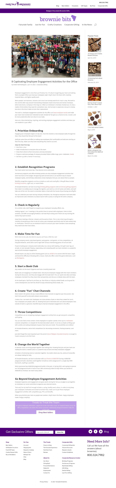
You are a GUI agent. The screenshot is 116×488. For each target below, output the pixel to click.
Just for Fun (40, 25)
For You (26, 442)
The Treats (46, 442)
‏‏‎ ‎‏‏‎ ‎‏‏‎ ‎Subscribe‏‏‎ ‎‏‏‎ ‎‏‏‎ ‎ (60, 432)
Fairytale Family (25, 25)
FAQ (25, 457)
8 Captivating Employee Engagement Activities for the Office (44, 81)
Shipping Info (27, 447)
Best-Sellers (65, 6)
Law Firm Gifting (67, 473)
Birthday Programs (67, 461)
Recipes (45, 452)
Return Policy (27, 452)
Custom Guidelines (67, 452)
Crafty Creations (55, 25)
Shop (7, 442)
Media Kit (46, 468)
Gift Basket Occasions (12, 447)
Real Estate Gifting (67, 465)
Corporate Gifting (71, 25)
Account (26, 445)
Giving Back (46, 463)
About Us (46, 458)
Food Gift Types (10, 450)
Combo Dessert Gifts (12, 452)
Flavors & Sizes (47, 445)
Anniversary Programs (68, 463)
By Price (92, 6)
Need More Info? (98, 441)
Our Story (46, 461)
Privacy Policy (44, 481)
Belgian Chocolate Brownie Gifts (58, 11)
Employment (47, 470)
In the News (87, 25)
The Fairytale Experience (50, 447)
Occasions (75, 6)
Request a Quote (66, 450)
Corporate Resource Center (71, 458)
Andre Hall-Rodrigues (19, 84)
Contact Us (46, 473)
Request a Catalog (29, 450)
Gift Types (84, 6)
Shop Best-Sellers (46, 412)
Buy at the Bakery (11, 454)
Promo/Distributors (49, 465)
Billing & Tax (27, 454)
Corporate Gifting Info (68, 445)
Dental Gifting (66, 470)
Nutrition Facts (47, 450)
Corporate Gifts (103, 6)
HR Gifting (65, 468)
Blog (57, 6)
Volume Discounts (67, 447)
